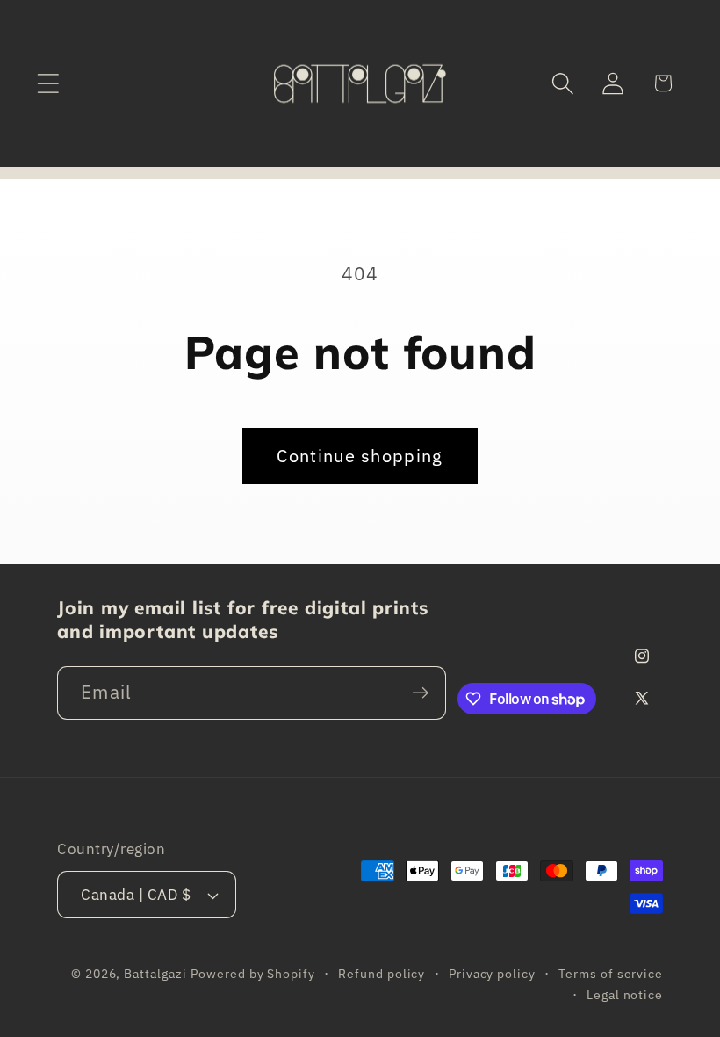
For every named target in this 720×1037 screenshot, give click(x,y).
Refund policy (381, 973)
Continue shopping (360, 456)
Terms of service (610, 973)
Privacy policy (492, 973)
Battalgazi (155, 973)
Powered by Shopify (252, 973)
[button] (48, 83)
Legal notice (625, 994)
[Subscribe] (420, 693)
